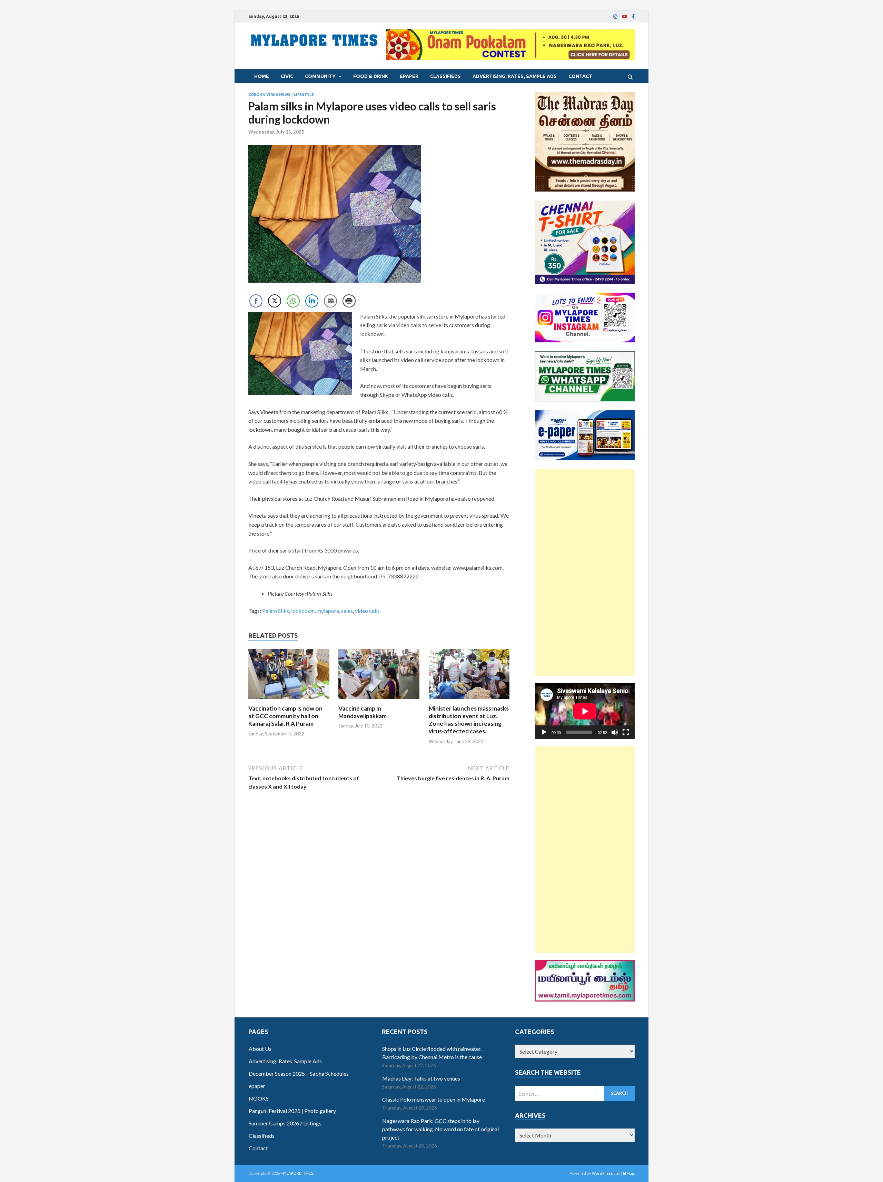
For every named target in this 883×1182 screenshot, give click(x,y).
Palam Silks (275, 610)
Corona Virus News (269, 94)
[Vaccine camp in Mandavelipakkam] (378, 700)
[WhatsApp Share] (293, 300)
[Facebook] (633, 16)
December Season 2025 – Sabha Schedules (299, 1073)
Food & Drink (370, 76)
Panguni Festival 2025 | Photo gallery (292, 1110)
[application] (585, 711)
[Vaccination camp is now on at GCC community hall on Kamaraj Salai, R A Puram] (288, 700)
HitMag (627, 1173)
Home (261, 76)
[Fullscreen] (625, 732)
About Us (260, 1048)
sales (347, 610)
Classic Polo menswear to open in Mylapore (433, 1099)
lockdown (303, 610)
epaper (409, 76)
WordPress (602, 1173)
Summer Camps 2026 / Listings (285, 1123)
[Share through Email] (330, 300)
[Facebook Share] (255, 300)
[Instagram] (615, 16)
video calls (367, 610)
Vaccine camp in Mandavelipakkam (362, 712)
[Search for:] (575, 1093)
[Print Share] (349, 300)
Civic (287, 76)
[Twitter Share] (274, 300)
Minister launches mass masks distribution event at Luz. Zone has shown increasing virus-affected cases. (469, 720)
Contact (580, 76)
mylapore (328, 610)
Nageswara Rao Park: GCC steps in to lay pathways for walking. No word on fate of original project (440, 1129)
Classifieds (445, 76)
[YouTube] (625, 16)
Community (320, 76)
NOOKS (259, 1098)
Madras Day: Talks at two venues (421, 1078)
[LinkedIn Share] (311, 300)
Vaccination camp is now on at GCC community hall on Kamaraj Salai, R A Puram (285, 716)
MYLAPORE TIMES (296, 1173)
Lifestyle (304, 94)
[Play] (543, 732)
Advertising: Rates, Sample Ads (515, 76)
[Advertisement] (585, 572)
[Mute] (614, 732)
